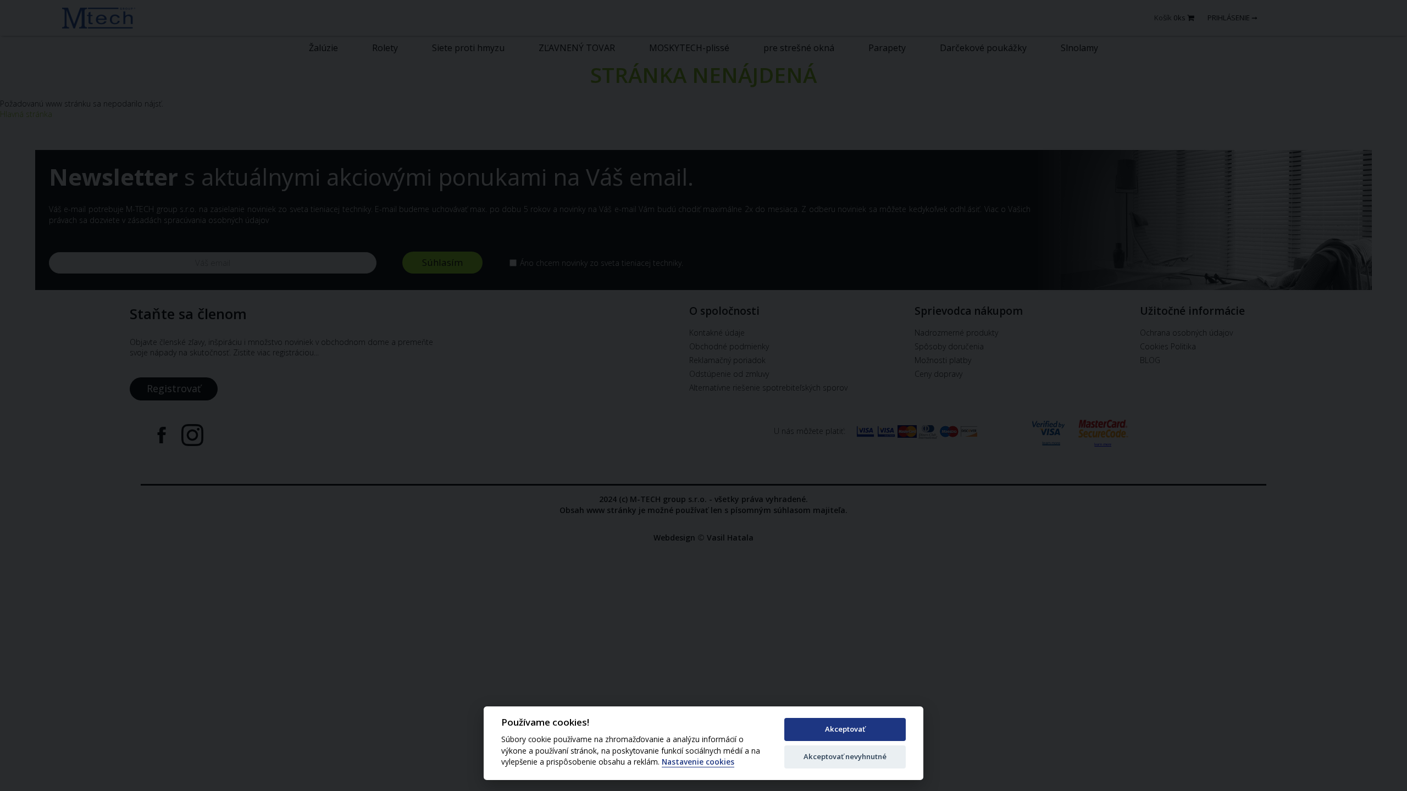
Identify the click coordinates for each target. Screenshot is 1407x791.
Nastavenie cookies (698, 762)
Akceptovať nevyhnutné (845, 756)
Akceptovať (845, 729)
